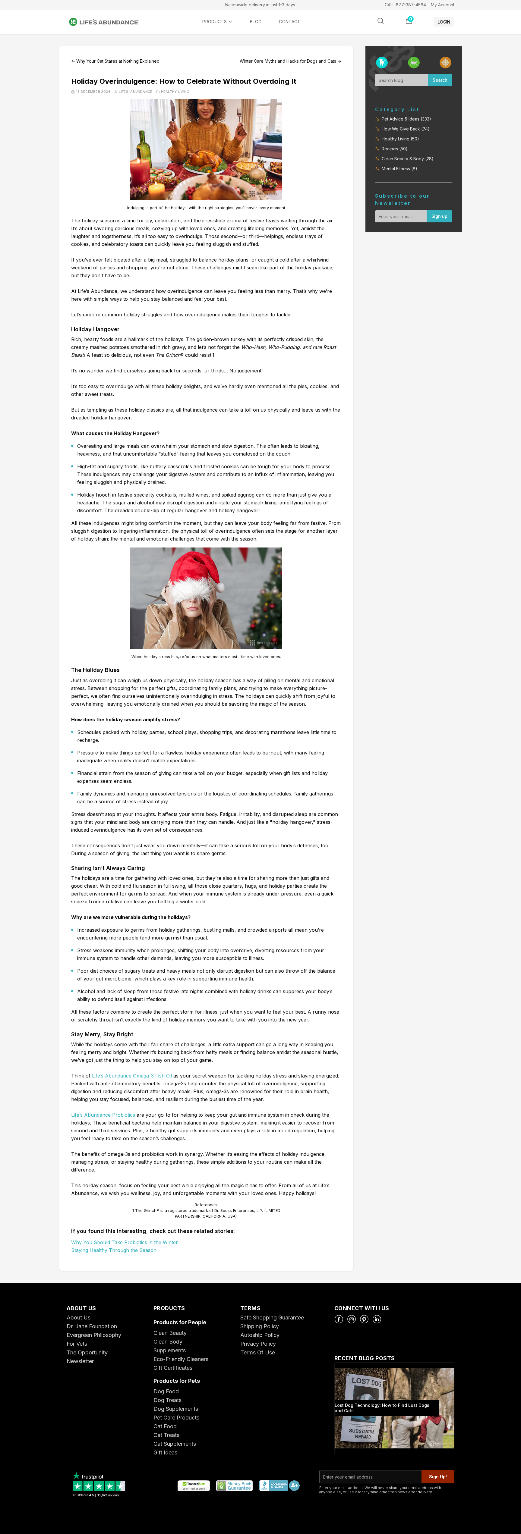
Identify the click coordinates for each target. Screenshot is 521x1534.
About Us (78, 1317)
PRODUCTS (214, 21)
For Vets (77, 1344)
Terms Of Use (257, 1352)
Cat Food (165, 1426)
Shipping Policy (259, 1326)
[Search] (380, 20)
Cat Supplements (174, 1444)
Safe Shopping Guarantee (272, 1317)
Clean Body (167, 1341)
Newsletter (80, 1361)
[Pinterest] (364, 1319)
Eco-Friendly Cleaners (180, 1359)
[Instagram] (351, 1319)
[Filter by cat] (414, 62)
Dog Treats (167, 1400)
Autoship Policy (259, 1335)
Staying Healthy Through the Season (113, 1250)
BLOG (255, 21)
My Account (442, 4)
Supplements (169, 1350)
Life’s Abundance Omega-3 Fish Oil (132, 1076)
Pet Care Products (176, 1417)
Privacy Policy (258, 1344)
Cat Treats (166, 1435)
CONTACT (289, 21)
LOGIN (444, 21)
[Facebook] (338, 1319)
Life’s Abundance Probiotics (103, 1115)
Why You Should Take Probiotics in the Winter (124, 1242)
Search (440, 80)
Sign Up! (438, 1476)
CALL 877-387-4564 (405, 4)
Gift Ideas (165, 1452)
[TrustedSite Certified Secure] (193, 1486)
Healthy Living (175, 92)
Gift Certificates (172, 1368)
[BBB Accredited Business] (279, 1486)
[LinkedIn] (376, 1319)
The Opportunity (87, 1352)
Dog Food (166, 1391)
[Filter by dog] (382, 62)
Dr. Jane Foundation (92, 1326)
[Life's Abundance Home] (109, 22)
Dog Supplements (175, 1409)
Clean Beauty (170, 1333)
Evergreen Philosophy (94, 1335)
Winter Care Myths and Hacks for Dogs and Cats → (290, 61)
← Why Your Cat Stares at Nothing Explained (115, 61)
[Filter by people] (445, 62)
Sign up (439, 216)
